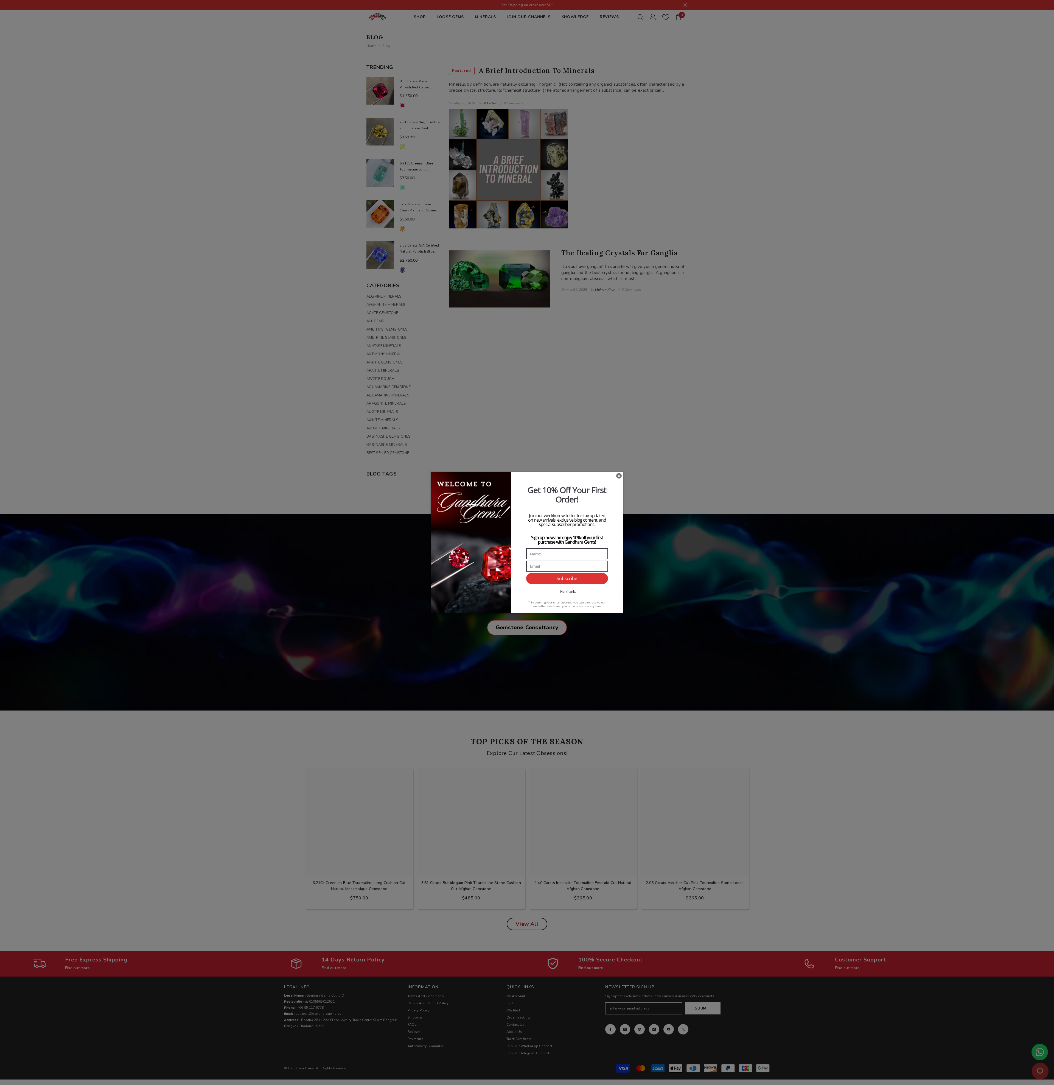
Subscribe (567, 578)
